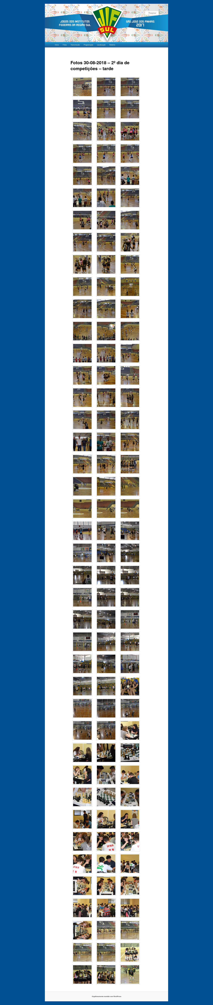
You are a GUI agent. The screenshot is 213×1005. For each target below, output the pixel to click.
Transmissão (75, 45)
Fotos (65, 45)
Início (57, 45)
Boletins (112, 45)
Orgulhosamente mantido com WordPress (106, 996)
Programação (88, 45)
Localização (101, 45)
